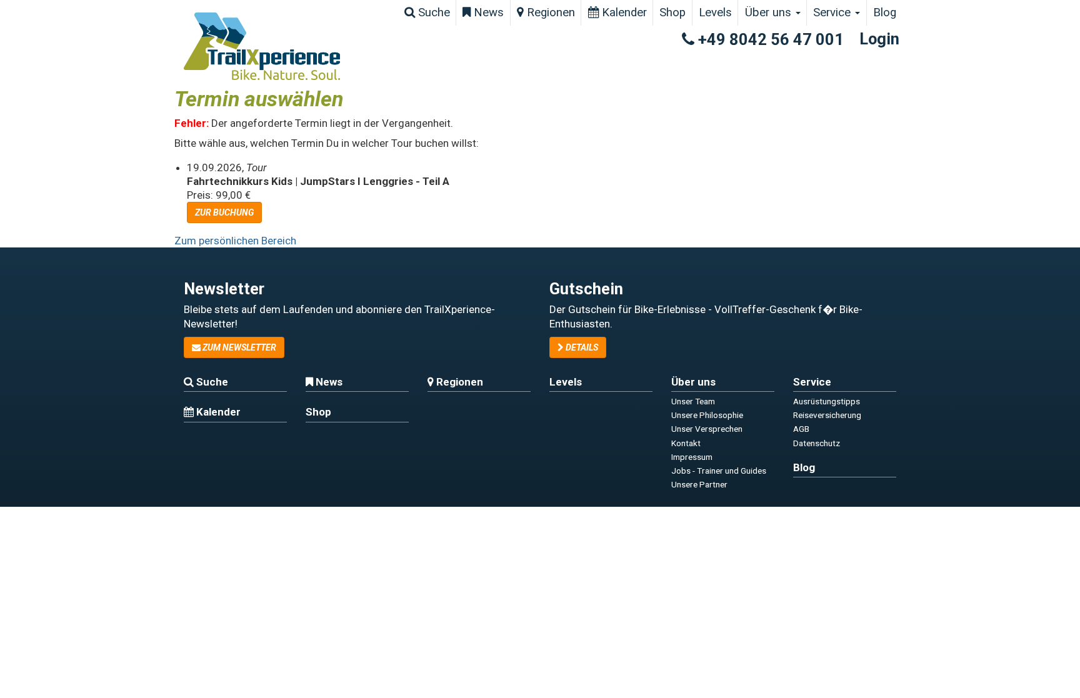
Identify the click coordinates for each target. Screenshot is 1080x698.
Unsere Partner (699, 484)
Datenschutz (816, 443)
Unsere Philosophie (707, 415)
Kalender (623, 12)
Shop (672, 12)
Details (581, 347)
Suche (432, 12)
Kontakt (686, 443)
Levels (715, 12)
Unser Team (693, 401)
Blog (884, 12)
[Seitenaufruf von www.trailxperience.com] (262, 46)
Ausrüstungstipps (826, 401)
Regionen (549, 12)
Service (833, 12)
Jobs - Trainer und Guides (718, 471)
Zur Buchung (224, 212)
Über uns (769, 12)
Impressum (691, 457)
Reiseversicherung (827, 415)
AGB (801, 429)
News (487, 12)
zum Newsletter (238, 347)
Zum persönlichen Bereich (235, 240)
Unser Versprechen (706, 429)
